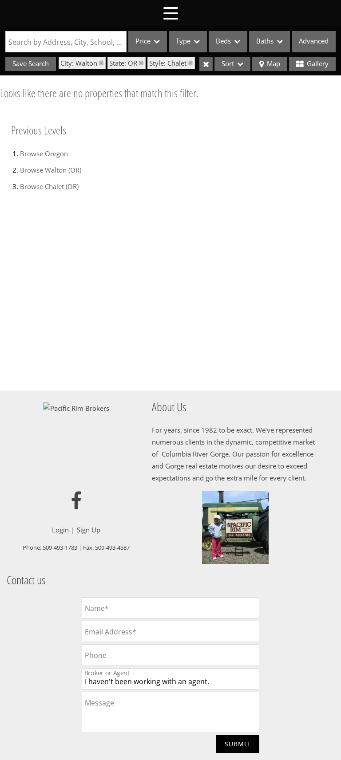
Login (60, 529)
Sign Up (88, 529)
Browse (44, 153)
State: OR (123, 63)
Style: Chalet (167, 63)
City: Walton (78, 63)
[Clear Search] (206, 64)
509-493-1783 (60, 547)
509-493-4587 (112, 547)
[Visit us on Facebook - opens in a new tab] (76, 501)
